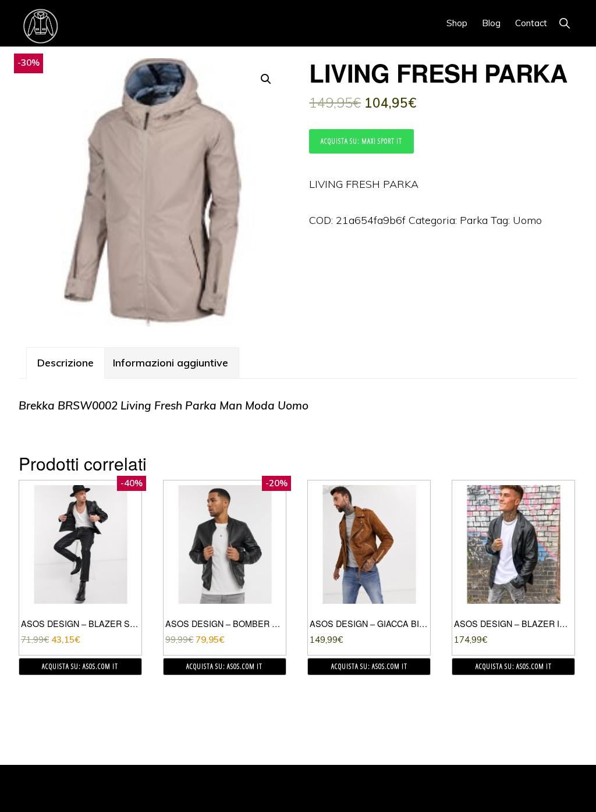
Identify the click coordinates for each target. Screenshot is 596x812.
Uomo (527, 220)
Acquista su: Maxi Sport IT (361, 141)
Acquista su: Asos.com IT (80, 666)
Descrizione (65, 362)
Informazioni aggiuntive (170, 362)
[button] (564, 23)
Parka (474, 220)
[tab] (65, 363)
